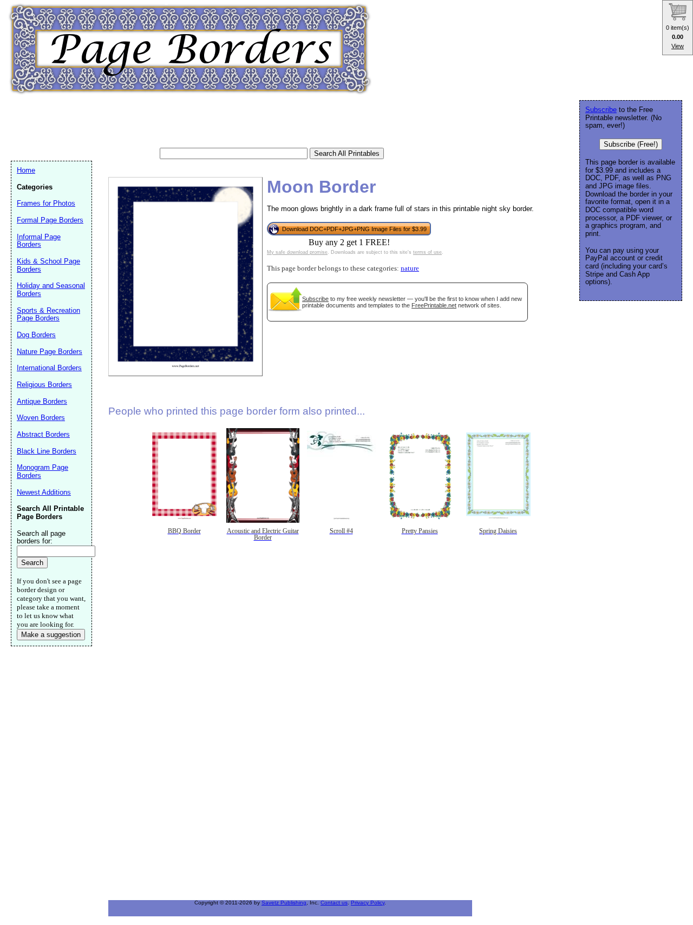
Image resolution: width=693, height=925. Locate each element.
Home (26, 170)
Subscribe (315, 299)
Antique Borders (42, 401)
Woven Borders (41, 418)
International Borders (49, 368)
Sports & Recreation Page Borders (48, 314)
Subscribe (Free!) (631, 144)
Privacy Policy (367, 903)
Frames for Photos (46, 203)
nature (410, 268)
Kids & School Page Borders (48, 265)
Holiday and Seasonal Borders (51, 289)
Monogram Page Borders (42, 471)
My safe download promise (297, 252)
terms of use (427, 252)
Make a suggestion (51, 635)
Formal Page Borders (50, 220)
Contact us (334, 903)
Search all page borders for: (41, 537)
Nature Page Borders (49, 351)
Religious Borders (44, 385)
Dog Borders (36, 335)
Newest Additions (44, 492)
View (677, 46)
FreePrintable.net (433, 305)
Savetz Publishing (283, 903)
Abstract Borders (43, 434)
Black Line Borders (46, 451)
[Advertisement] (208, 121)
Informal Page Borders (39, 241)
